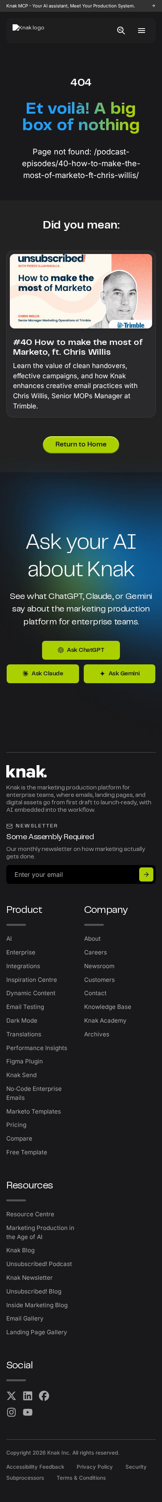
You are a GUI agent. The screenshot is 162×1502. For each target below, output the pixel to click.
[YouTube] (28, 1412)
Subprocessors (25, 1478)
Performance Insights (36, 1048)
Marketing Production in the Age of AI (40, 1232)
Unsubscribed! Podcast (39, 1264)
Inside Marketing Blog (37, 1305)
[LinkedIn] (28, 1396)
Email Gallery (25, 1318)
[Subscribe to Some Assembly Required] (146, 874)
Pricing (16, 1124)
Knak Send (21, 1075)
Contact (95, 993)
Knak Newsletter (29, 1277)
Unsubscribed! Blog (33, 1291)
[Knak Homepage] (33, 30)
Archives (96, 1034)
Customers (99, 979)
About (92, 938)
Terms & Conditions (81, 1478)
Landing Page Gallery (36, 1332)
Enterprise (20, 952)
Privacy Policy (95, 1467)
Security (136, 1467)
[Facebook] (44, 1396)
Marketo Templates (33, 1111)
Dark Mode (21, 1020)
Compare (19, 1138)
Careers (95, 952)
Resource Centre (30, 1214)
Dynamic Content (30, 993)
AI (9, 938)
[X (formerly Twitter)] (11, 1396)
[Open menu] (141, 30)
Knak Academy (105, 1020)
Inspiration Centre (31, 979)
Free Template (26, 1152)
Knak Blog (20, 1250)
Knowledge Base (107, 1006)
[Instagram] (11, 1412)
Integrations (23, 966)
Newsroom (99, 966)
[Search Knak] (121, 30)
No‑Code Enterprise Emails (34, 1093)
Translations (23, 1034)
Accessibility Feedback (35, 1467)
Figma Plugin (24, 1061)
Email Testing (25, 1006)
